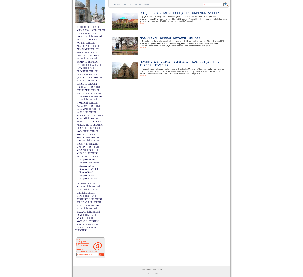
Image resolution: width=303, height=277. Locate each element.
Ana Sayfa (115, 4)
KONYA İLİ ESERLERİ (87, 134)
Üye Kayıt (127, 4)
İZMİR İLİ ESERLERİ (86, 33)
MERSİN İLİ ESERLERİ (87, 150)
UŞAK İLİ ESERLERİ (86, 215)
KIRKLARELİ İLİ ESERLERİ (90, 125)
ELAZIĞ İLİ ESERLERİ (87, 84)
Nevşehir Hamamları (88, 178)
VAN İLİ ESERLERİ (85, 218)
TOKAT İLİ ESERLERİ (87, 208)
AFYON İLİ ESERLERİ (87, 40)
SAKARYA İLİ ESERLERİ (88, 186)
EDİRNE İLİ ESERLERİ (87, 81)
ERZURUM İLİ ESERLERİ (88, 90)
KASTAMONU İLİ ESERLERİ (90, 115)
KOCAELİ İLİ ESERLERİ (88, 131)
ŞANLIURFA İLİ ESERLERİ (89, 199)
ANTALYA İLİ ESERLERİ (88, 55)
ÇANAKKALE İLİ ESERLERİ (90, 77)
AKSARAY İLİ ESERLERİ (88, 46)
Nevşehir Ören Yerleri (88, 169)
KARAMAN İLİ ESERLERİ (89, 109)
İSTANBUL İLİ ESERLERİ (88, 27)
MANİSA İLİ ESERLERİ (87, 144)
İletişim (147, 4)
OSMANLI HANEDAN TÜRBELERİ (86, 228)
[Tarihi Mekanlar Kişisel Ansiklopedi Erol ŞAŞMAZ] (90, 21)
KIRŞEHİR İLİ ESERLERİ (88, 128)
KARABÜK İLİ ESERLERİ (89, 106)
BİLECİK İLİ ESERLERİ (87, 71)
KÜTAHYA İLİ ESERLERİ (88, 137)
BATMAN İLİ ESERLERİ (88, 68)
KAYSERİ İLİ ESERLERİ (88, 118)
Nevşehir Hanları (86, 175)
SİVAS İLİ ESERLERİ (86, 196)
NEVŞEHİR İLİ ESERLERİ (88, 156)
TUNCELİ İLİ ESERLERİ (88, 205)
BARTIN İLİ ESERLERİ (87, 62)
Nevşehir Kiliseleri (87, 172)
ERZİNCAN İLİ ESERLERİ (89, 87)
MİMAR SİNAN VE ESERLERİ (91, 30)
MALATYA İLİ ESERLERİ (88, 140)
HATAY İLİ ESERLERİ (87, 99)
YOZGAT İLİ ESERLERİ (88, 221)
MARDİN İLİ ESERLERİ (88, 147)
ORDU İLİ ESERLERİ (86, 183)
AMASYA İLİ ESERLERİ (88, 49)
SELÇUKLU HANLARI (87, 224)
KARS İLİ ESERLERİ (86, 112)
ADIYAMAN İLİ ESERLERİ (89, 36)
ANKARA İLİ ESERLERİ (88, 52)
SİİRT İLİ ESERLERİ (86, 193)
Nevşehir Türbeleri (87, 166)
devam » (143, 23)
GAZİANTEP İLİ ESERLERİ (89, 96)
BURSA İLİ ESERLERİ (87, 74)
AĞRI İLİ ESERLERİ (86, 43)
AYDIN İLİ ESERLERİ (87, 58)
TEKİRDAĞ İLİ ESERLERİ (89, 202)
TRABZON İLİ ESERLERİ (88, 212)
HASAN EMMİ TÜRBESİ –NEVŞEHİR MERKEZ (170, 37)
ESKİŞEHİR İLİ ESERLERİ (89, 93)
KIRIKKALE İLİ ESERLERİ (89, 122)
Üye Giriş (137, 4)
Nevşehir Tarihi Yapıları (89, 163)
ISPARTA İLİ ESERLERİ (87, 103)
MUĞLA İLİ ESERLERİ (87, 153)
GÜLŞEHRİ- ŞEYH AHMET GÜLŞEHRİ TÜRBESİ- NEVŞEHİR (179, 13)
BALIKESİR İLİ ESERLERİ (89, 65)
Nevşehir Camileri (87, 159)
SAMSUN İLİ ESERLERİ (88, 190)
